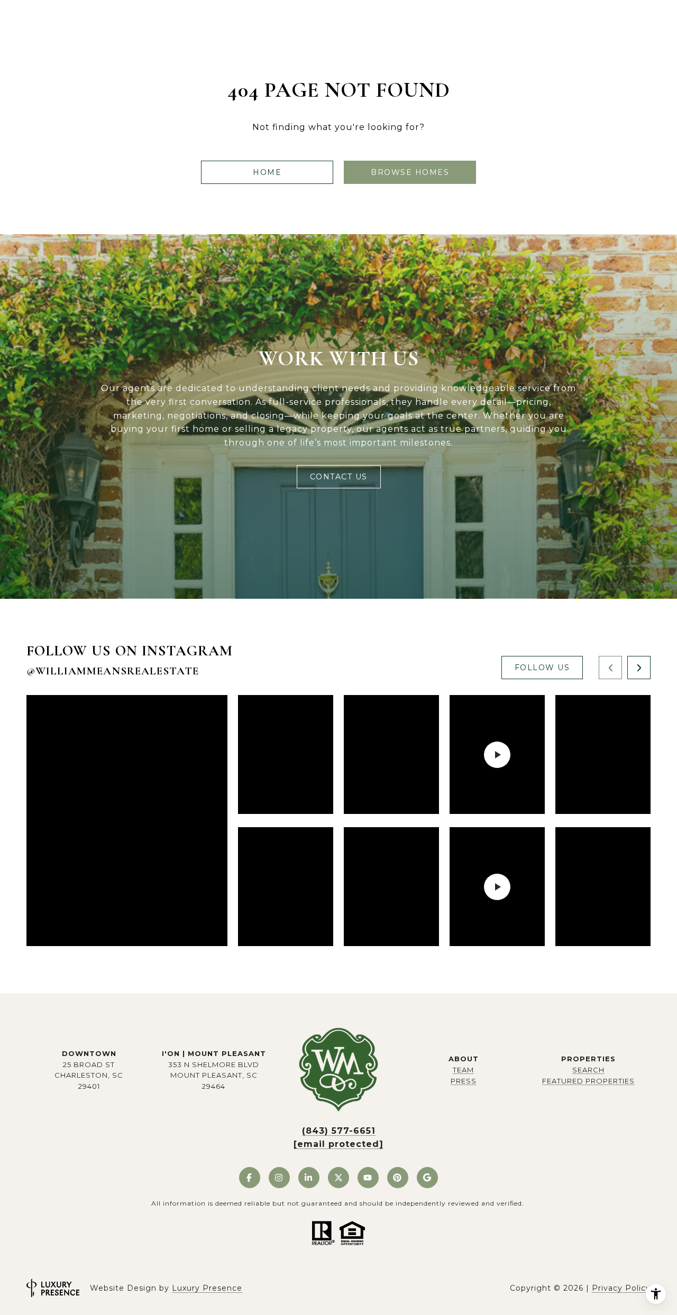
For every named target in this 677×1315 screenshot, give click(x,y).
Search (588, 1070)
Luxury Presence (207, 1288)
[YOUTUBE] (368, 1177)
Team (463, 1070)
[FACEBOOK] (249, 1177)
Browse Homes (410, 172)
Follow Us (542, 667)
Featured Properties (588, 1081)
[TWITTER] (338, 1177)
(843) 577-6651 (339, 1131)
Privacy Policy (621, 1288)
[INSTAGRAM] (279, 1177)
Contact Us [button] (339, 476)
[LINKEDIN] (308, 1177)
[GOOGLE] (427, 1177)
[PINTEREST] (397, 1177)
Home (267, 172)
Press (464, 1081)
